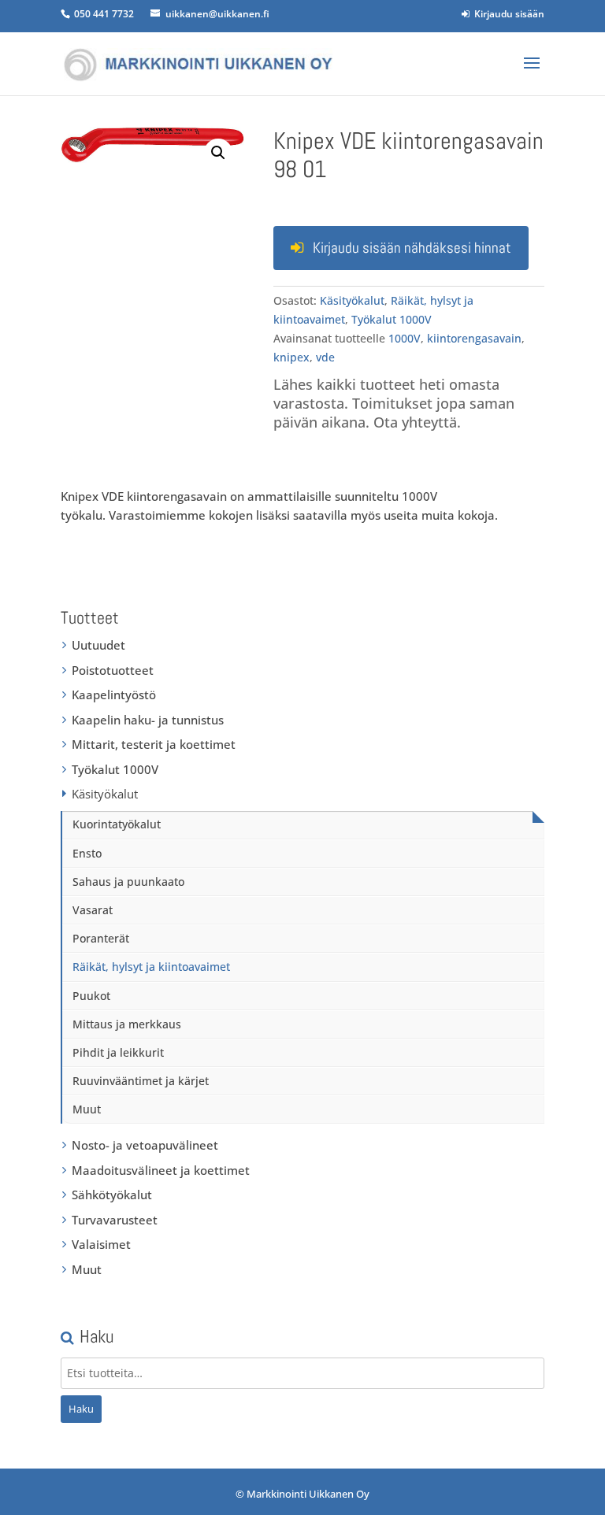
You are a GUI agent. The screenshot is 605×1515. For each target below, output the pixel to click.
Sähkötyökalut (112, 1194)
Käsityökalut (352, 300)
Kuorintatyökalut (116, 824)
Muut (86, 1109)
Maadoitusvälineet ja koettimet (161, 1170)
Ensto (87, 853)
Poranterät (100, 938)
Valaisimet (101, 1244)
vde (325, 357)
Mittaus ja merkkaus (126, 1024)
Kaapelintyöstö (114, 694)
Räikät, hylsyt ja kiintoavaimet (151, 966)
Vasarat (92, 909)
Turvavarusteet (115, 1220)
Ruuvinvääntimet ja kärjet (140, 1080)
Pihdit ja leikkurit (118, 1052)
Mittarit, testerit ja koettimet (154, 744)
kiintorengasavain (474, 338)
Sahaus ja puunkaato (128, 881)
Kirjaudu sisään (507, 13)
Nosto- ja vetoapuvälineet (145, 1145)
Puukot (91, 995)
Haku (81, 1409)
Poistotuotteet (113, 670)
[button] (218, 153)
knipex (291, 357)
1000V (404, 338)
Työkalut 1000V (391, 319)
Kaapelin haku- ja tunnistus (148, 720)
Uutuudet (98, 645)
